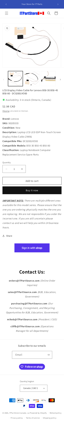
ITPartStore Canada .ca (19, 413)
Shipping (5, 111)
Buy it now (32, 190)
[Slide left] (3, 79)
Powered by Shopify (38, 413)
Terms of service (33, 418)
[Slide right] (60, 79)
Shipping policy (49, 418)
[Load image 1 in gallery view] (15, 78)
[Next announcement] (58, 4)
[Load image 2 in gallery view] (31, 78)
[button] (6, 13)
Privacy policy (17, 418)
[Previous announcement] (6, 4)
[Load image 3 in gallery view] (48, 78)
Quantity (6, 162)
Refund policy (55, 413)
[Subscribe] (48, 355)
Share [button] (9, 235)
